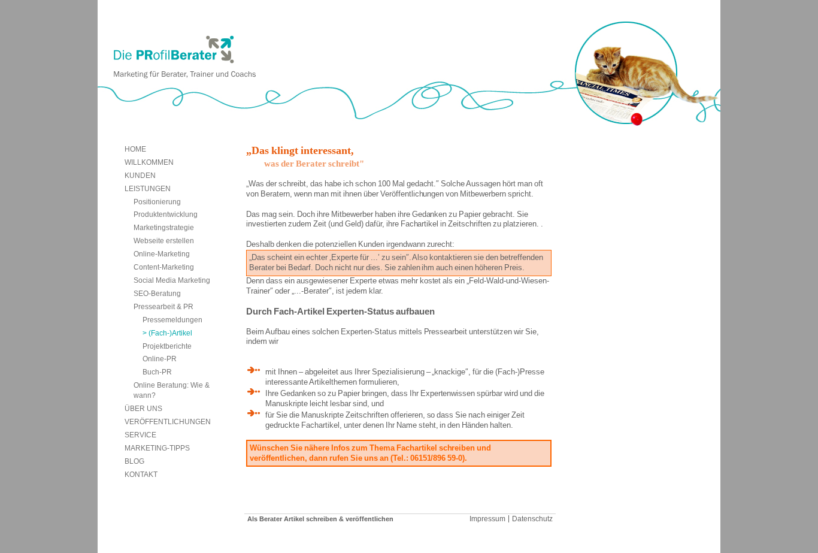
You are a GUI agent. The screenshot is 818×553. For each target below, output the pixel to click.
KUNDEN (140, 175)
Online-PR (160, 358)
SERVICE (140, 435)
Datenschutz (532, 518)
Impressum (487, 518)
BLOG (134, 461)
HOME (135, 149)
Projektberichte (167, 346)
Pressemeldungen (172, 320)
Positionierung (157, 202)
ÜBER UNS (143, 408)
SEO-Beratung (157, 293)
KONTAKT (141, 474)
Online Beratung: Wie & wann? (172, 390)
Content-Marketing (164, 267)
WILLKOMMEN (149, 162)
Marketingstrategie (164, 227)
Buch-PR (157, 372)
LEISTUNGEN (148, 188)
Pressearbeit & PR (163, 306)
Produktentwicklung (166, 214)
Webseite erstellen (164, 240)
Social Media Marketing (172, 280)
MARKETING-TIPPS (157, 448)
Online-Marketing (162, 254)
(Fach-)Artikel (170, 333)
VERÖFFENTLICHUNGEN (168, 421)
